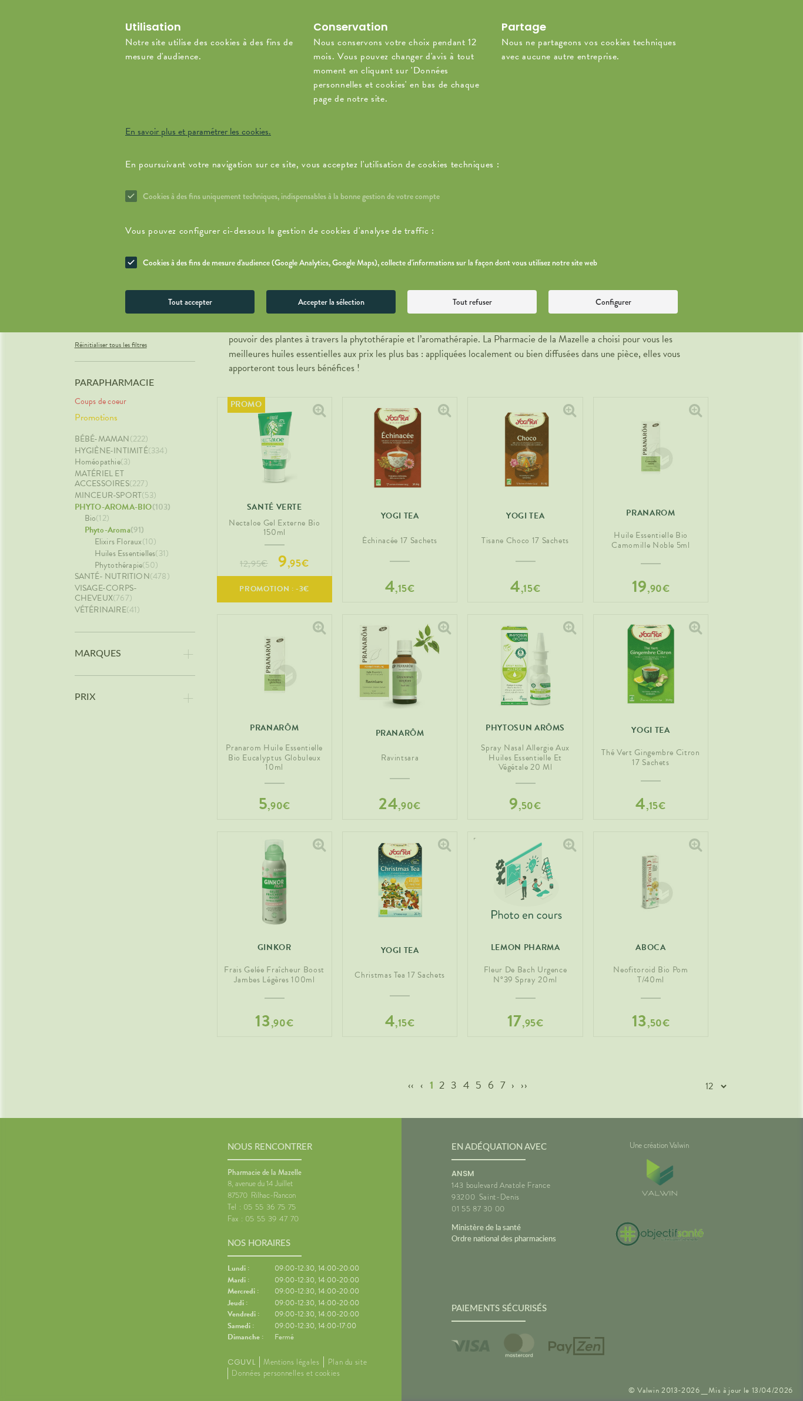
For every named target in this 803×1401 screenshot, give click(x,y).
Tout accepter (190, 302)
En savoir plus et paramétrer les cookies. (198, 131)
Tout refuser (472, 302)
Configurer (613, 302)
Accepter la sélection (331, 302)
